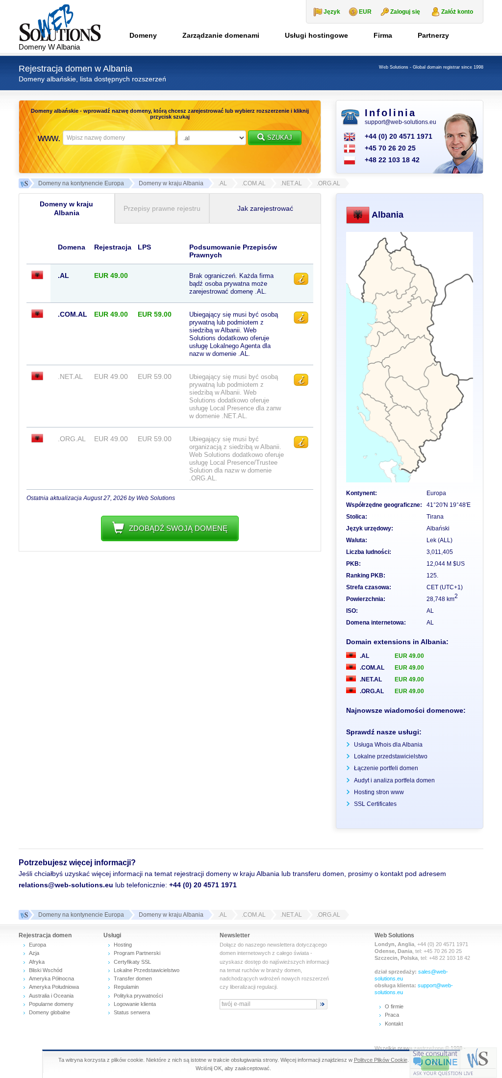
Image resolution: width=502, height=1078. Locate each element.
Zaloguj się (405, 11)
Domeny (143, 35)
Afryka (37, 962)
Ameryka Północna (51, 978)
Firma (383, 35)
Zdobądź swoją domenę (178, 528)
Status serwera (132, 1012)
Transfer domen (133, 978)
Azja (34, 953)
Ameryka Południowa (54, 987)
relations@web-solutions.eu (66, 885)
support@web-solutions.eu (400, 122)
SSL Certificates (375, 804)
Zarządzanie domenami (220, 35)
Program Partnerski (137, 953)
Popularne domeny (51, 1004)
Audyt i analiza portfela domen (394, 780)
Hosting (123, 945)
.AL (363, 655)
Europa (37, 945)
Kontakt (394, 1024)
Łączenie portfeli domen (386, 768)
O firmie (394, 1006)
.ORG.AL (371, 691)
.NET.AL (370, 679)
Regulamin (126, 987)
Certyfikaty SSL (132, 962)
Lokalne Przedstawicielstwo (146, 970)
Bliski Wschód (45, 970)
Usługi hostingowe (316, 35)
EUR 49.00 (409, 655)
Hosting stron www (379, 792)
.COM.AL (371, 667)
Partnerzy (433, 35)
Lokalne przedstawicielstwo (390, 756)
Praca (392, 1015)
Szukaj (279, 137)
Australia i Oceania (51, 996)
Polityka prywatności (138, 996)
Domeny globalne (49, 1012)
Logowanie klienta (135, 1004)
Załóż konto (457, 11)
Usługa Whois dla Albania (388, 744)
